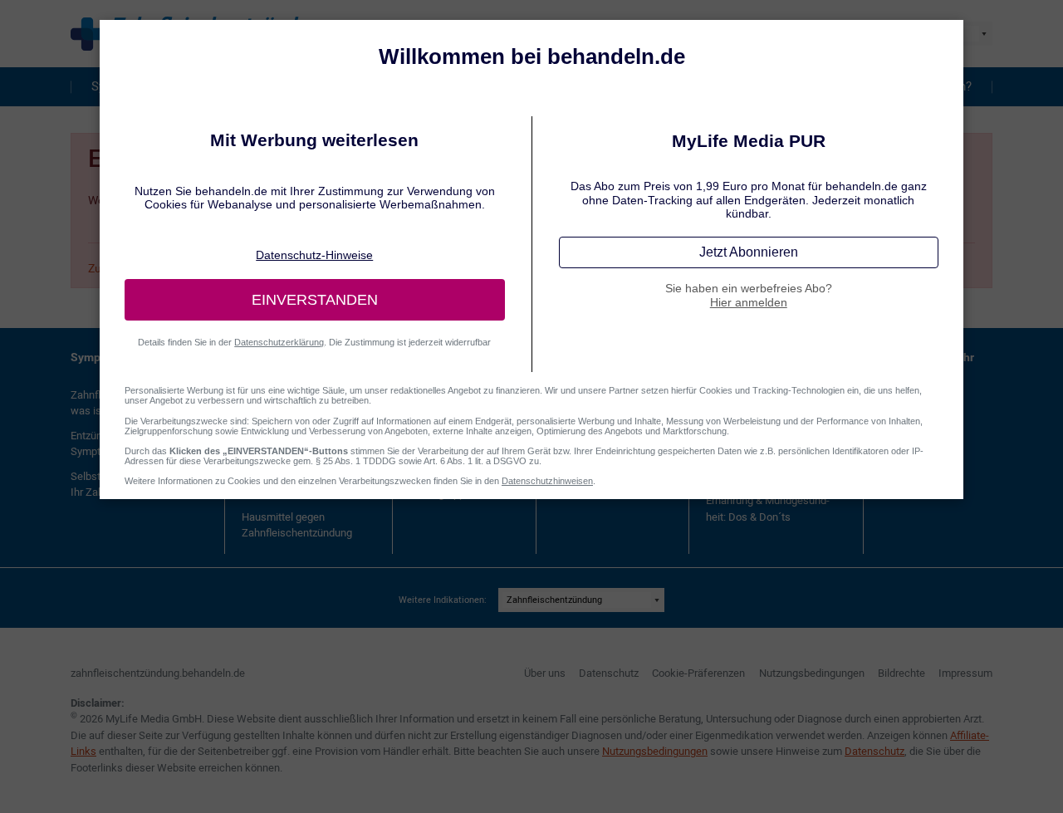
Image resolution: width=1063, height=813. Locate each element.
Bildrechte (901, 673)
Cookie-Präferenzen (698, 673)
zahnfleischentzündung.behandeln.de (158, 673)
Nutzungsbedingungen (812, 673)
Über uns (545, 673)
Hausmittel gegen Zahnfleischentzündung (297, 525)
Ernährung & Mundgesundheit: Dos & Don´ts (768, 508)
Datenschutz (609, 673)
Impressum (965, 673)
